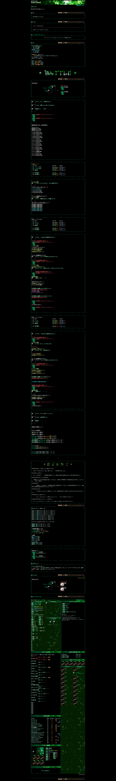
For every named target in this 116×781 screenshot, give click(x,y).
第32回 (39, 596)
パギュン (34, 566)
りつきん (37, 168)
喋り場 (39, 603)
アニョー (37, 166)
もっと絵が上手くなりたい (38, 34)
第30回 (36, 596)
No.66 (80, 673)
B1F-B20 (36, 604)
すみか (35, 603)
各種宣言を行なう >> (80, 5)
